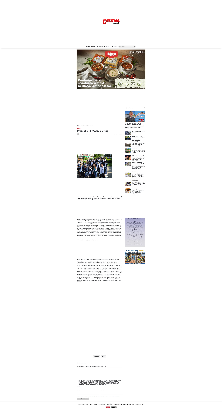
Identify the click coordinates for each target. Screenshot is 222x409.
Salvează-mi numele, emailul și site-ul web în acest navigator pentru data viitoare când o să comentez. (99, 396)
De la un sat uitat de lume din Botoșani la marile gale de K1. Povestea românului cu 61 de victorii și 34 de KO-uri (138, 157)
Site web (102, 391)
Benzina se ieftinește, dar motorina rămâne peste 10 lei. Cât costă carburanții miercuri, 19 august (138, 138)
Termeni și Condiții (122, 406)
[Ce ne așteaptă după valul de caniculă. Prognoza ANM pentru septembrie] (128, 145)
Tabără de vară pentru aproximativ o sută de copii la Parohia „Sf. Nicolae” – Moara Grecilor (138, 150)
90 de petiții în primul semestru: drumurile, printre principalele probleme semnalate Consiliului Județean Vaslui (138, 191)
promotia (97, 356)
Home (79, 125)
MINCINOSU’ (100, 46)
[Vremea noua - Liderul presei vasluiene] (111, 22)
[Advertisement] (111, 8)
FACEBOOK (115, 46)
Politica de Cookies (141, 406)
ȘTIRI (88, 46)
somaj (103, 356)
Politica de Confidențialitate (131, 406)
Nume (78, 386)
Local (82, 125)
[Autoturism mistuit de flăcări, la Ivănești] (128, 133)
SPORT (93, 46)
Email (78, 391)
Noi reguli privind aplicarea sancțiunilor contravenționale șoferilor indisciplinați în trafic (138, 184)
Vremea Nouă (81, 134)
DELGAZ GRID (107, 46)
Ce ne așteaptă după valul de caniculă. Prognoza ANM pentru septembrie (138, 144)
